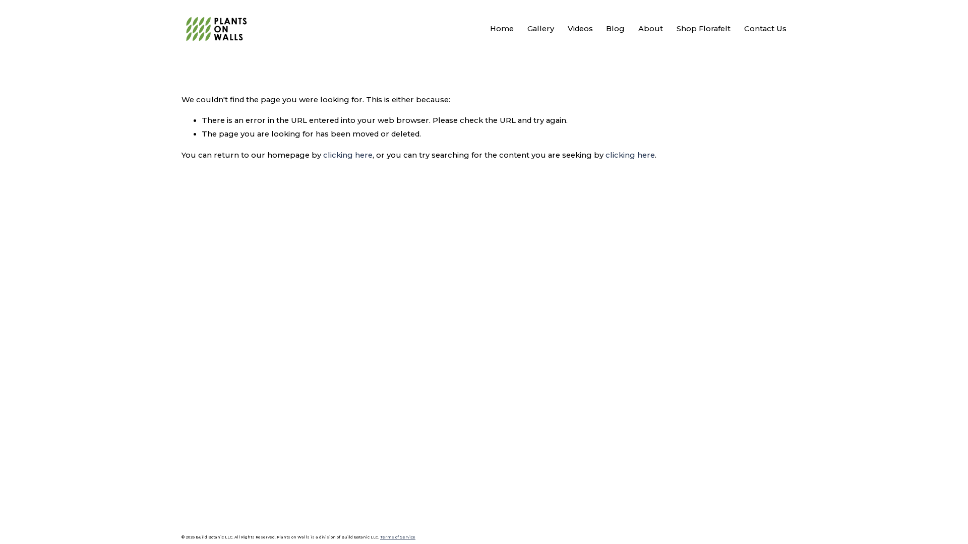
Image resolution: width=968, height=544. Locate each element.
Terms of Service (397, 537)
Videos (580, 28)
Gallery (540, 28)
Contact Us (765, 28)
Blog (615, 28)
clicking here (348, 155)
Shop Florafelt (704, 28)
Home (502, 28)
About (650, 28)
